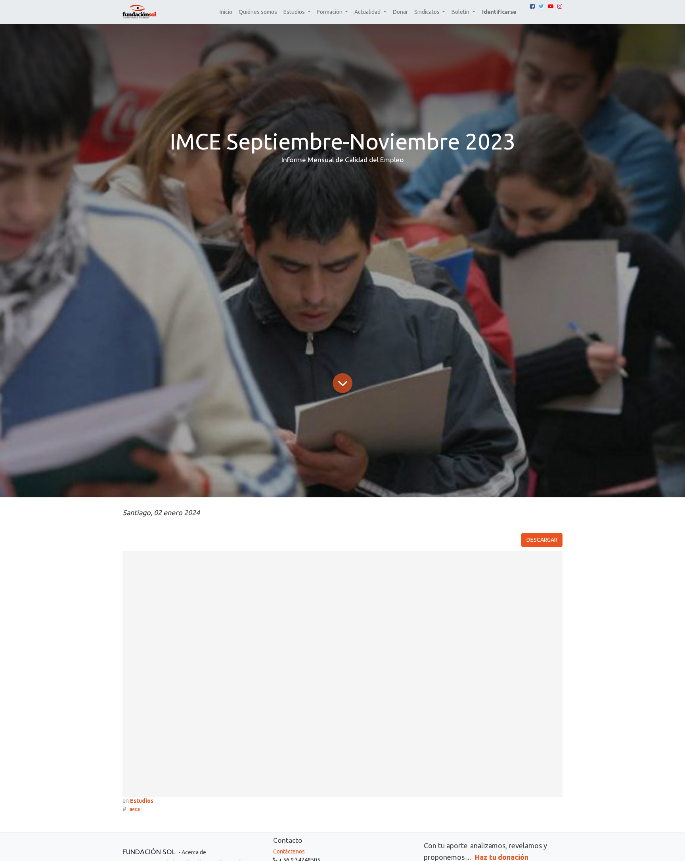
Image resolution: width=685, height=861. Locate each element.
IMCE (135, 809)
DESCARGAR (541, 540)
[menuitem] (225, 12)
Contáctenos (289, 851)
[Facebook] (532, 6)
